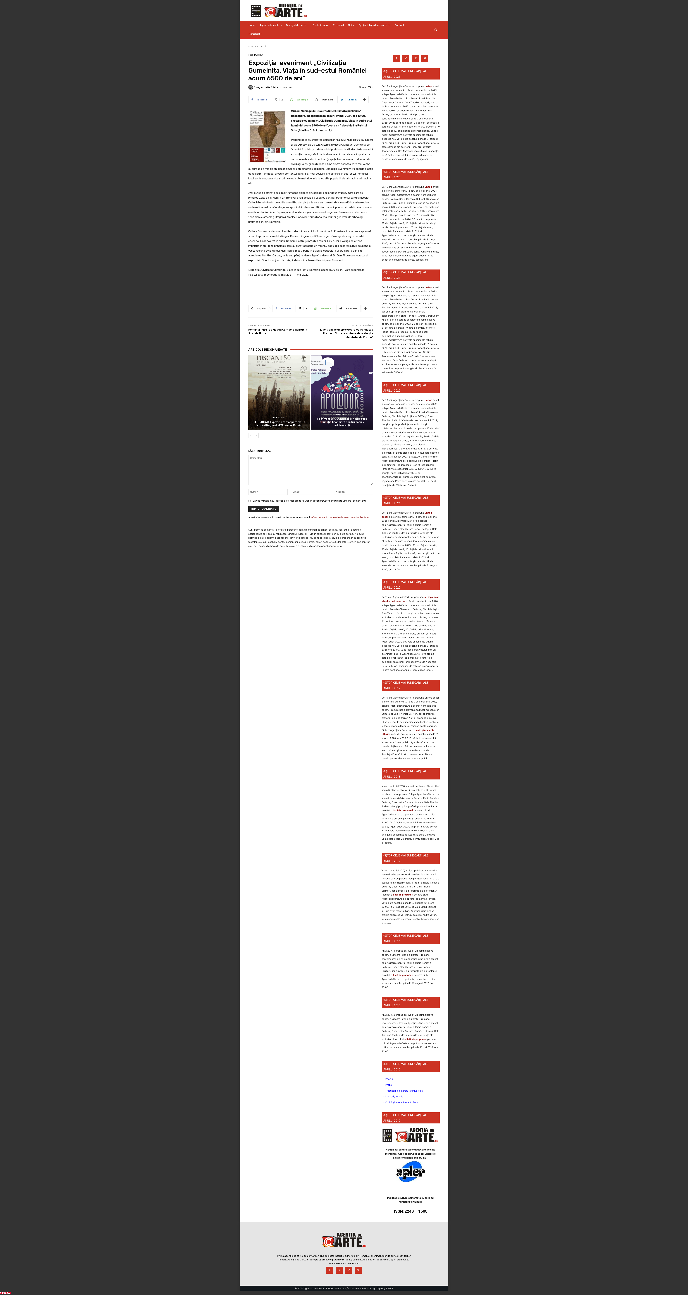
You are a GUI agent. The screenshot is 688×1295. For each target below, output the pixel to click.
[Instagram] (405, 58)
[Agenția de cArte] (251, 87)
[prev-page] (250, 435)
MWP (390, 1288)
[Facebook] (396, 58)
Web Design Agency (374, 1288)
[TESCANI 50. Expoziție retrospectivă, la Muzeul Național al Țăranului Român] (279, 392)
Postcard (261, 46)
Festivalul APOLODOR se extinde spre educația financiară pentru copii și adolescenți (342, 422)
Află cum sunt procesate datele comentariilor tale (340, 517)
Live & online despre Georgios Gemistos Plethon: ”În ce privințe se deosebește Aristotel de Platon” (346, 333)
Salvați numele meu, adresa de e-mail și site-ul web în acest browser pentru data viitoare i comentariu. (309, 500)
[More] (365, 99)
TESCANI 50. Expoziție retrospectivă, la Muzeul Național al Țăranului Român (279, 423)
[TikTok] (415, 58)
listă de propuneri (402, 810)
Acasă (251, 46)
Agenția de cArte (267, 87)
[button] (435, 29)
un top (428, 86)
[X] (424, 58)
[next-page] (256, 435)
